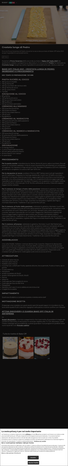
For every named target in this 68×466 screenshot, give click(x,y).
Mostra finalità (33, 462)
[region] (34, 447)
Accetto (33, 457)
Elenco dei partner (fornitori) (11, 453)
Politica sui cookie (40, 441)
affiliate (28, 434)
